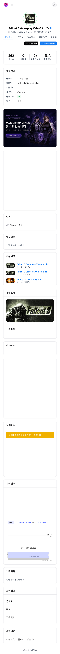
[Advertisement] (30, 180)
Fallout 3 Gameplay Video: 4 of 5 (33, 264)
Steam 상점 (32, 43)
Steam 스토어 (16, 225)
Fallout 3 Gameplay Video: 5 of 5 (33, 272)
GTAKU (33, 649)
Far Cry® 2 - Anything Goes (30, 279)
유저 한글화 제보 (49, 43)
